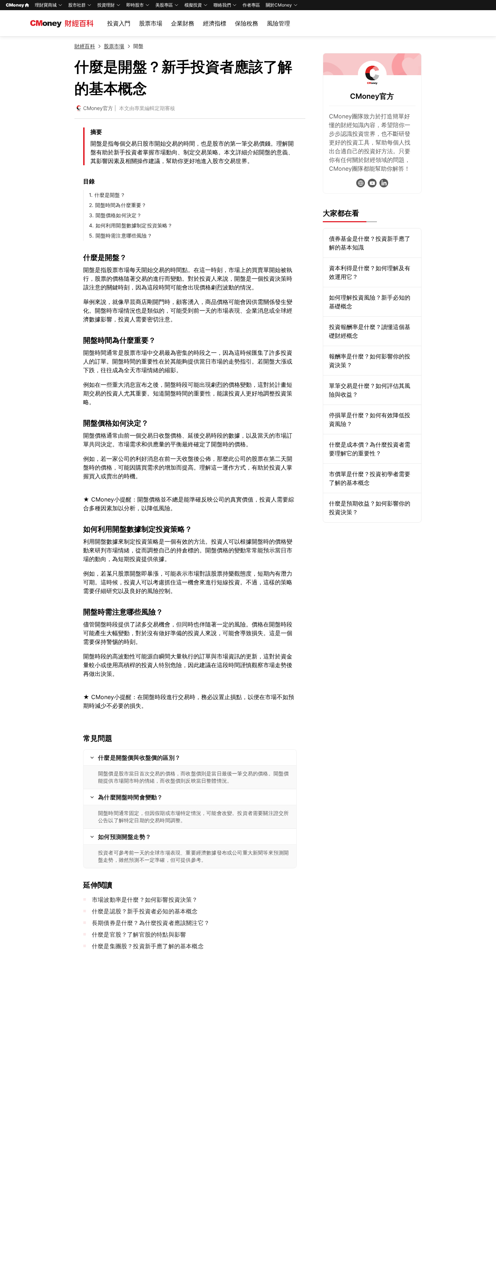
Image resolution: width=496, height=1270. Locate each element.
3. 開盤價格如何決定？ (115, 215)
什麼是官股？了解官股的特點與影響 (139, 934)
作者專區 (251, 5)
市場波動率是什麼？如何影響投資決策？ (145, 899)
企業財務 (182, 23)
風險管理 (278, 23)
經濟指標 (214, 23)
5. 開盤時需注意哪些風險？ (120, 235)
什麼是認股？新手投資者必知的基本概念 (145, 911)
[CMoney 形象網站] (360, 183)
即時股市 (135, 5)
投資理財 (106, 5)
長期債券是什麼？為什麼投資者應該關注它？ (151, 922)
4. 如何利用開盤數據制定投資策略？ (131, 225)
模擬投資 (193, 5)
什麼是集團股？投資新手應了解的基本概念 (148, 946)
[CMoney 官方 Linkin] (383, 183)
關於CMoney (279, 5)
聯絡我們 (222, 5)
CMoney (15, 5)
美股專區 (164, 5)
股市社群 (77, 5)
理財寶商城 (46, 5)
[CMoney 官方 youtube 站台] (372, 183)
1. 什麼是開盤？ (107, 195)
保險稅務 (246, 23)
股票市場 (150, 23)
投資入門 (118, 23)
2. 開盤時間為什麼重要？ (118, 205)
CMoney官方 (98, 108)
